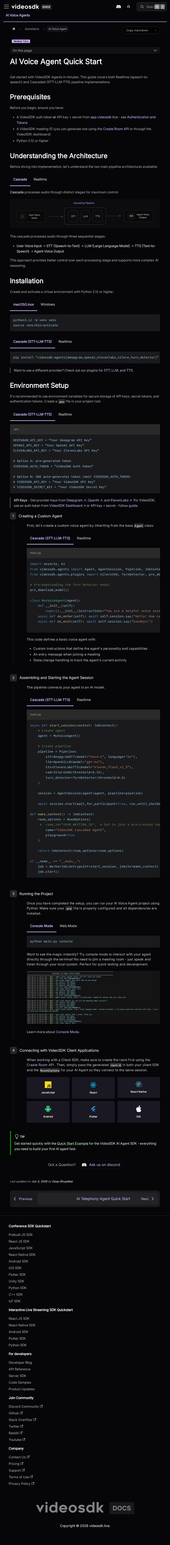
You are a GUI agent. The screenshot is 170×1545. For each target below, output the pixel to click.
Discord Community (24, 1406)
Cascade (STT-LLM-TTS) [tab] (32, 341)
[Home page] (14, 29)
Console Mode (67, 1032)
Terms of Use (19, 1477)
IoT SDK (15, 1301)
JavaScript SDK (21, 1248)
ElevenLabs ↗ (121, 500)
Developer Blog (20, 1362)
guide (133, 505)
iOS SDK (15, 1268)
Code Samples (20, 1382)
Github (14, 1413)
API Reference (19, 1369)
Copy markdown (137, 30)
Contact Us (17, 1457)
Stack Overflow (20, 1420)
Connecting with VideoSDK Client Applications (59, 1050)
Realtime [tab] (40, 179)
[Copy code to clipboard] (155, 319)
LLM (115, 370)
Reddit (14, 1433)
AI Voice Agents (18, 15)
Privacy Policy (19, 1484)
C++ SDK (16, 1294)
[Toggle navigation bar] (6, 7)
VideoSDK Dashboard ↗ (67, 505)
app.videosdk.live (104, 117)
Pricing (14, 1464)
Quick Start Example (72, 1143)
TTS (129, 370)
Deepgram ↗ (76, 500)
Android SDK (18, 1261)
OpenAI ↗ (95, 500)
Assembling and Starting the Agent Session (56, 677)
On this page (22, 50)
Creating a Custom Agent (40, 516)
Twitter (14, 1426)
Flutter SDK (17, 1274)
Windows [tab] (48, 304)
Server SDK (17, 1376)
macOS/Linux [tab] (23, 304)
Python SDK (18, 1288)
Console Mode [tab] (41, 926)
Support (15, 1470)
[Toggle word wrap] (147, 356)
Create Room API (116, 129)
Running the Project (36, 894)
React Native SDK (22, 1255)
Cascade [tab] (20, 179)
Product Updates (22, 1389)
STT (107, 370)
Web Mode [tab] (68, 926)
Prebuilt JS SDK (21, 1235)
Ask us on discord (104, 1164)
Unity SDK (16, 1281)
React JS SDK (19, 1241)
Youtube (15, 1440)
